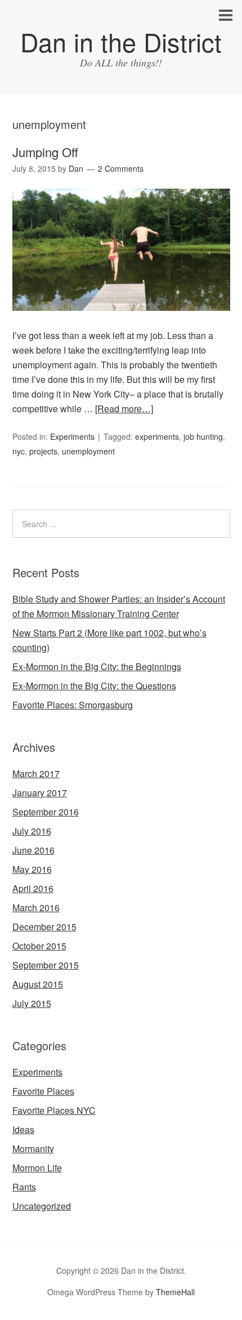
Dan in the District (121, 41)
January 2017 (39, 792)
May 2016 (32, 869)
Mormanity (33, 1148)
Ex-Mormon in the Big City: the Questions (94, 685)
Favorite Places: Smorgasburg (72, 704)
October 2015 (39, 945)
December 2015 (44, 926)
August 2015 (37, 984)
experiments (157, 436)
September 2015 (45, 964)
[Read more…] (124, 408)
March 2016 (36, 907)
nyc (18, 451)
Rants (24, 1186)
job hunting (203, 436)
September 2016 (45, 811)
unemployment (88, 451)
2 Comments (121, 168)
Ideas (23, 1129)
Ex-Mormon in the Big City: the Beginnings (96, 666)
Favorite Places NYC (54, 1110)
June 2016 (33, 850)
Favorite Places (43, 1091)
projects (43, 451)
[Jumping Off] (121, 320)
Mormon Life (37, 1167)
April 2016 (32, 888)
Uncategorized (41, 1205)
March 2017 (36, 773)
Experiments (72, 436)
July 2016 (31, 830)
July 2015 (31, 1003)
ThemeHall (175, 1291)
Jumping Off (45, 151)
